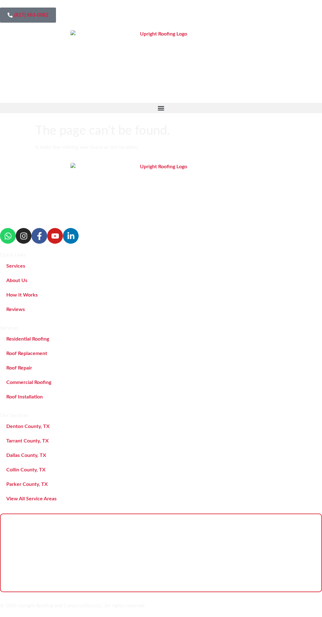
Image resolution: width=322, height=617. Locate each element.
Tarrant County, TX (27, 440)
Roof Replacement (26, 353)
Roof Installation (24, 396)
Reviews (15, 309)
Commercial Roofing (28, 382)
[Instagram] (23, 236)
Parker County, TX (27, 484)
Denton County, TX (28, 426)
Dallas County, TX (26, 455)
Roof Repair (19, 367)
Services (15, 266)
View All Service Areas (31, 498)
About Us (16, 280)
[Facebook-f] (39, 236)
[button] (161, 108)
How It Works (22, 294)
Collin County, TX (26, 469)
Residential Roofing (27, 339)
